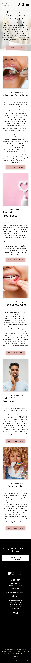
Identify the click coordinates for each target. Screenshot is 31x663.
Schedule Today (15, 167)
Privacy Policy (24, 660)
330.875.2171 (15, 589)
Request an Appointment (16, 558)
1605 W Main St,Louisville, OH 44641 (15, 584)
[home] (7, 4)
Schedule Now (15, 47)
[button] (27, 4)
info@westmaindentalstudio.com (15, 592)
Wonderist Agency (14, 660)
